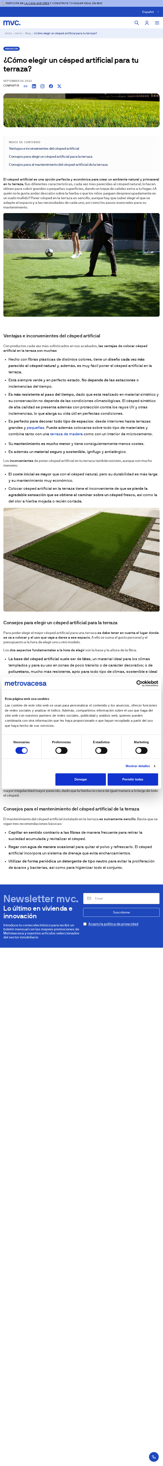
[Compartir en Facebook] (51, 86)
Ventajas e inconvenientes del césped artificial (44, 148)
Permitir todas (132, 779)
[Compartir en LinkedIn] (34, 86)
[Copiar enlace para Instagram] (42, 86)
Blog (28, 33)
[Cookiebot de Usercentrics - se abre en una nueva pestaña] (139, 683)
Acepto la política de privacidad (113, 924)
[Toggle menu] (157, 22)
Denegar (80, 779)
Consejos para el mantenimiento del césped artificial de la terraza (58, 165)
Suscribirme (121, 912)
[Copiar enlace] (25, 86)
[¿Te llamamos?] (154, 1457)
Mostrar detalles (138, 766)
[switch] (61, 750)
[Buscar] (136, 22)
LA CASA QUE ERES (36, 3)
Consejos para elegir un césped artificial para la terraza (51, 157)
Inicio (8, 33)
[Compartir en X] (59, 86)
